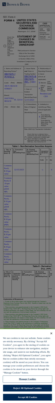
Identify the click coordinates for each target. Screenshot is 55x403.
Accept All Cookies (27, 397)
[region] (27, 366)
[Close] (51, 333)
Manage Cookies (27, 379)
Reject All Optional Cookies (27, 388)
